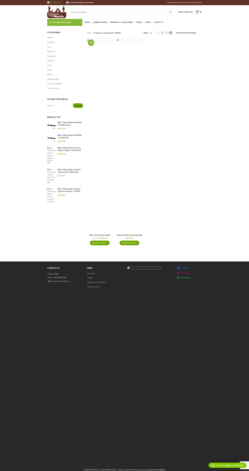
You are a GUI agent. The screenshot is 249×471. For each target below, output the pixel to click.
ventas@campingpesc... (61, 281)
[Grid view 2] (162, 32)
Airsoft (50, 37)
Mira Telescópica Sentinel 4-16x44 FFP (70, 136)
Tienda (90, 278)
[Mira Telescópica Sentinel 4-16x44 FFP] (51, 138)
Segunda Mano (53, 79)
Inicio (89, 33)
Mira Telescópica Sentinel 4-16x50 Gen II (70, 123)
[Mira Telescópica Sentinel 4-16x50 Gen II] (51, 125)
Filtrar (78, 106)
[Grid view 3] (166, 32)
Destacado (51, 56)
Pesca (49, 70)
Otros (49, 65)
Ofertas (50, 60)
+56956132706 (55, 2)
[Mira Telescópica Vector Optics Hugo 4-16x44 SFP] (51, 155)
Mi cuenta (91, 273)
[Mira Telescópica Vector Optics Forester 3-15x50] (51, 195)
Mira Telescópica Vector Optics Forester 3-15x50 (69, 190)
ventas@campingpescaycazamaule (81, 2)
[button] (100, 243)
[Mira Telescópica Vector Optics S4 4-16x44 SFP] (51, 176)
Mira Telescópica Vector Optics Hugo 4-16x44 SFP (69, 149)
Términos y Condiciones (96, 282)
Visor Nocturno (53, 88)
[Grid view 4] (170, 32)
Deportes (51, 51)
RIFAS (49, 74)
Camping (50, 42)
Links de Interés (93, 287)
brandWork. (160, 470)
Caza (49, 47)
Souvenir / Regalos (54, 83)
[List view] (158, 32)
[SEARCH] (170, 12)
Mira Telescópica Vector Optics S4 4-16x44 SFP (69, 170)
